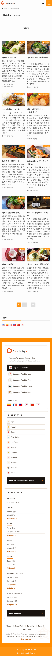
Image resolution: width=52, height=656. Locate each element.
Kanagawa (13, 532)
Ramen (11, 422)
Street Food (13, 457)
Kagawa (11, 581)
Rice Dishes (13, 437)
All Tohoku (11, 519)
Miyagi (11, 515)
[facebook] (17, 650)
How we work (26, 639)
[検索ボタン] (43, 3)
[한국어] (26, 405)
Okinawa (12, 601)
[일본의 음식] (8, 3)
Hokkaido (13, 502)
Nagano (11, 548)
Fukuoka (12, 597)
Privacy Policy (26, 629)
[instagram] (23, 650)
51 (33, 304)
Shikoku (10, 588)
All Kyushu (11, 605)
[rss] (32, 650)
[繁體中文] (20, 405)
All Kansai (11, 568)
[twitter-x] (20, 650)
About (8, 626)
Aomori (11, 512)
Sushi (11, 432)
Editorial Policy (18, 626)
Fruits (11, 473)
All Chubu (10, 552)
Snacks (12, 467)
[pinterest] (26, 650)
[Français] (15, 405)
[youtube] (29, 650)
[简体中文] (32, 405)
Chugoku (10, 584)
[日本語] (38, 405)
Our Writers (31, 626)
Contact (41, 626)
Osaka (11, 561)
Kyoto (11, 565)
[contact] (35, 650)
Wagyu (11, 447)
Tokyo (11, 528)
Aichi (10, 544)
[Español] (9, 405)
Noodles (12, 427)
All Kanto (10, 535)
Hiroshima (12, 577)
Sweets (12, 462)
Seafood (12, 442)
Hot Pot (12, 452)
